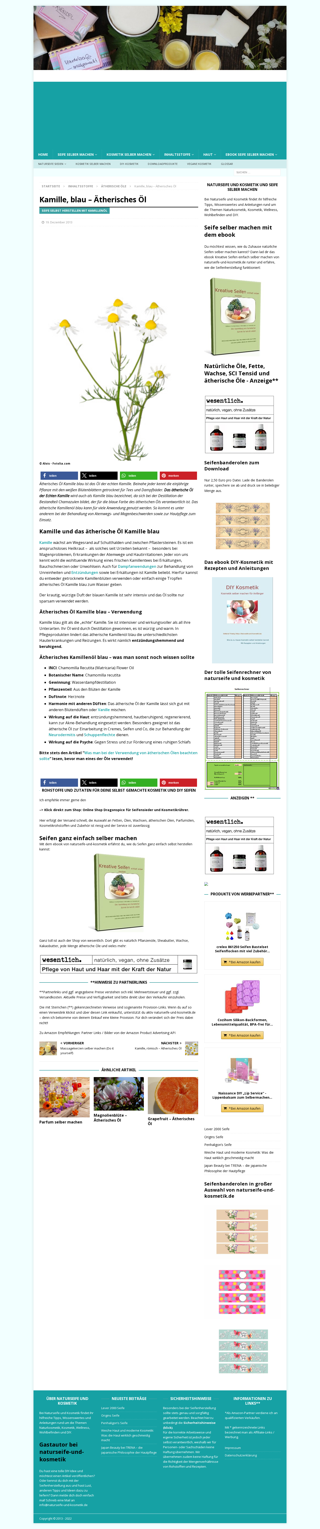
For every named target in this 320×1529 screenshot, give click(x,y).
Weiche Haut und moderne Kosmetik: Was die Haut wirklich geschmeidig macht (127, 1435)
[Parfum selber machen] (64, 1097)
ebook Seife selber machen (250, 154)
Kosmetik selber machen (129, 154)
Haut (208, 154)
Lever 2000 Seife (217, 1129)
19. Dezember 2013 (58, 222)
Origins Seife (213, 1137)
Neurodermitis (62, 734)
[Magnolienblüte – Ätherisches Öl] (119, 1094)
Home (43, 154)
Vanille (104, 709)
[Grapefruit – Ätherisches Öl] (173, 1095)
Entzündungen (84, 572)
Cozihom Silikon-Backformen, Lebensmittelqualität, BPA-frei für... (242, 1022)
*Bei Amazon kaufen (244, 962)
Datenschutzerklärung (241, 1455)
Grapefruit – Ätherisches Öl (171, 1121)
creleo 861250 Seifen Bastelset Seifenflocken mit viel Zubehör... (242, 949)
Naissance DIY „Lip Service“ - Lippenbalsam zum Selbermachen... (242, 1095)
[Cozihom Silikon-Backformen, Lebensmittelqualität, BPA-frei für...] (242, 997)
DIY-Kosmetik (129, 164)
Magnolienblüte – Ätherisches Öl (110, 1118)
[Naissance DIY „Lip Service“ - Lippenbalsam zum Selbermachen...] (242, 1070)
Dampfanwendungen (137, 566)
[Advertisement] (160, 114)
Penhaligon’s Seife (218, 1144)
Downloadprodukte (163, 164)
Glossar (227, 164)
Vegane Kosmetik (199, 164)
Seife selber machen (76, 154)
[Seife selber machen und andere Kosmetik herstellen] (160, 67)
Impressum (233, 1448)
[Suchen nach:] (257, 172)
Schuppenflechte (100, 734)
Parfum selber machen (60, 1122)
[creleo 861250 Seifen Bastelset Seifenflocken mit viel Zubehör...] (242, 923)
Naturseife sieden (50, 164)
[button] (59, 476)
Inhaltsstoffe (177, 154)
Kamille (46, 542)
